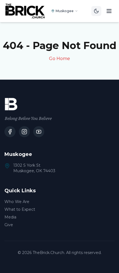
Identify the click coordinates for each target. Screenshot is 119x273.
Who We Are (16, 201)
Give (8, 224)
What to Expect (19, 209)
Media (10, 217)
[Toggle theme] (96, 11)
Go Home (59, 58)
